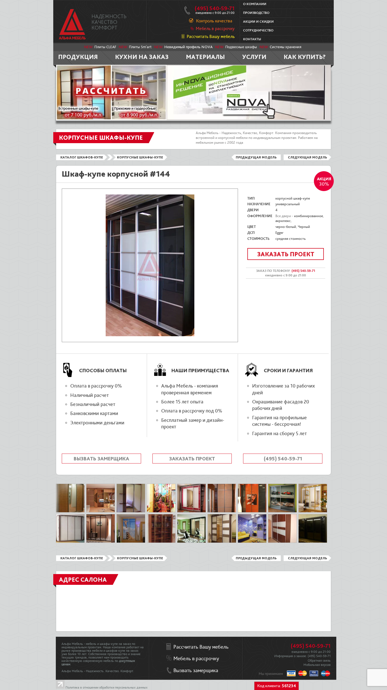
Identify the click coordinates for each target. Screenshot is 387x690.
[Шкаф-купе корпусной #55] (191, 511)
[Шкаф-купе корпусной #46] (130, 541)
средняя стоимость (290, 239)
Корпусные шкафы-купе (140, 157)
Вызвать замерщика (101, 459)
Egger (279, 233)
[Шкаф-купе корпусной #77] (70, 511)
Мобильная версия (317, 665)
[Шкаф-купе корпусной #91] (161, 541)
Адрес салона (83, 579)
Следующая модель (307, 157)
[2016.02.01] (161, 511)
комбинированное (308, 216)
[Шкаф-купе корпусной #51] (100, 511)
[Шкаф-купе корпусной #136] (282, 511)
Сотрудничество (258, 30)
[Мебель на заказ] (72, 24)
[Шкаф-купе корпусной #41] (221, 541)
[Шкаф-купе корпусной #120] (252, 511)
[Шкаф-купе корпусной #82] (221, 511)
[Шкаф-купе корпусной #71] (252, 541)
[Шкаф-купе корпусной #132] (312, 511)
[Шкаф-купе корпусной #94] (282, 541)
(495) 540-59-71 (215, 8)
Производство (256, 13)
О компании (254, 4)
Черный (304, 227)
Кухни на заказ (142, 56)
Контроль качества (214, 21)
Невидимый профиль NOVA (188, 47)
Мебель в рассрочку (215, 28)
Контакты (252, 39)
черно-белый (285, 227)
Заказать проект (285, 254)
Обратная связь (319, 661)
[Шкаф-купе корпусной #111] (130, 511)
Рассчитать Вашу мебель (211, 36)
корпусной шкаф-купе (292, 198)
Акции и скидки (258, 22)
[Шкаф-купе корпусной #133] (191, 541)
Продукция (78, 56)
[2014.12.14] (312, 541)
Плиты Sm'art (140, 47)
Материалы (205, 56)
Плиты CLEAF (105, 47)
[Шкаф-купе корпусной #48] (100, 541)
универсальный (287, 204)
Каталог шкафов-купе (81, 157)
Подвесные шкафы (241, 47)
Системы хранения (285, 47)
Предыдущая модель (256, 157)
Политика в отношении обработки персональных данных (106, 687)
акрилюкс (283, 221)
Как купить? (305, 56)
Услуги (254, 56)
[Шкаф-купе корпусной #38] (70, 541)
